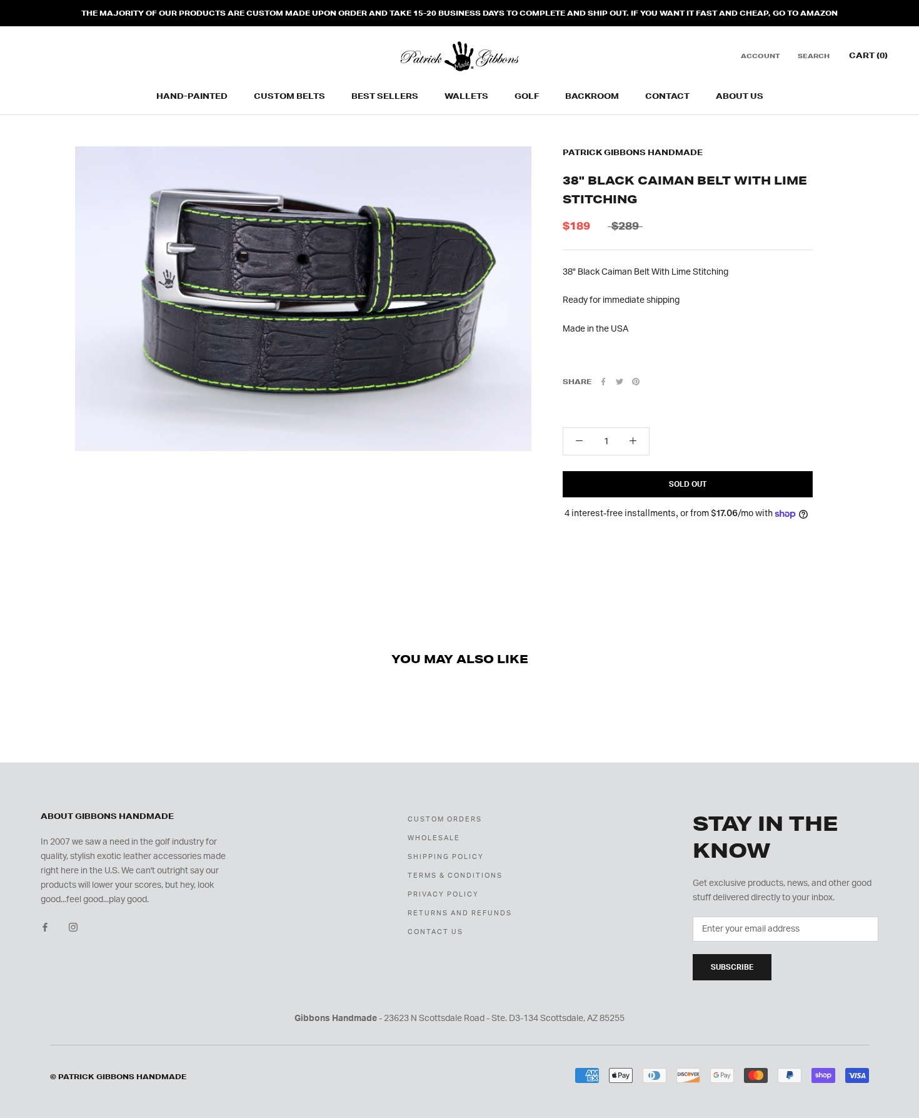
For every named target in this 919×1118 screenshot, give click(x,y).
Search (814, 56)
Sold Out (687, 484)
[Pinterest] (636, 381)
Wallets (466, 96)
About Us (739, 96)
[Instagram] (73, 927)
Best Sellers (384, 96)
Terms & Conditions (455, 875)
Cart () (868, 56)
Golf (527, 96)
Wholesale (434, 838)
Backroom (592, 96)
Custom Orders (445, 819)
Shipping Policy (446, 856)
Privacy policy (443, 894)
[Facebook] (603, 381)
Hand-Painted (192, 96)
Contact (667, 96)
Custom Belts (289, 96)
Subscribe (732, 967)
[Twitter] (619, 381)
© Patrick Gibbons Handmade (118, 1077)
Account (760, 56)
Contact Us (435, 931)
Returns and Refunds (460, 913)
